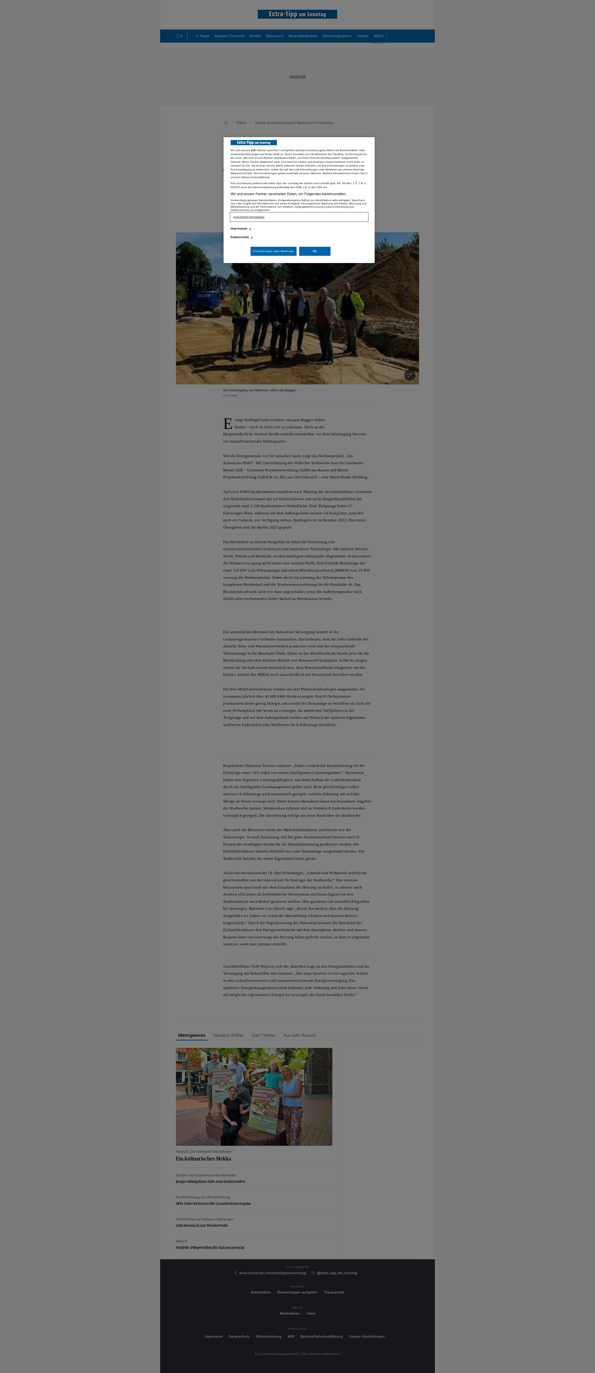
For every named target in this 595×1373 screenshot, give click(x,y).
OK (315, 251)
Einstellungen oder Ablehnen (273, 251)
